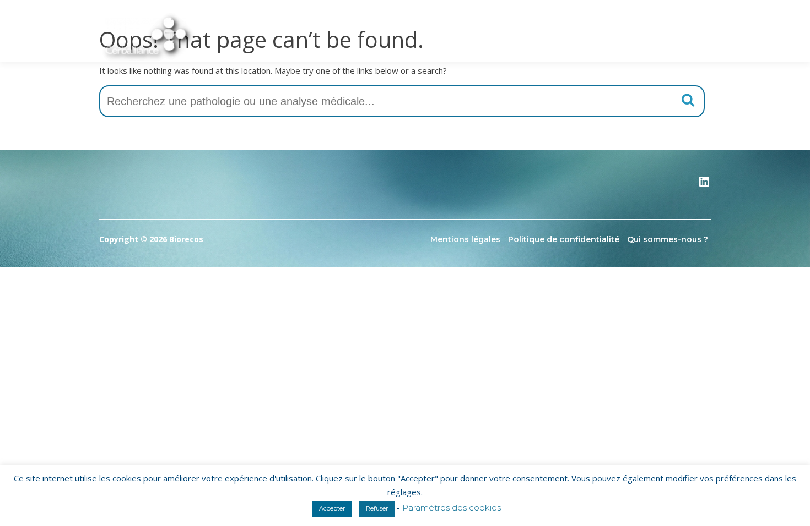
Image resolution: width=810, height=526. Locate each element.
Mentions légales (465, 239)
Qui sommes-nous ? (667, 239)
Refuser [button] (377, 508)
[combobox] (402, 101)
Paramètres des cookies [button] (451, 507)
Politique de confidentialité (563, 239)
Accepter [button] (332, 508)
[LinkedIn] (704, 185)
